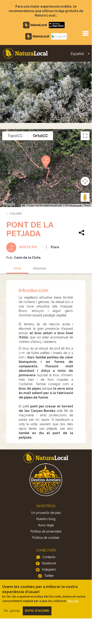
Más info (72, 601)
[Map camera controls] (85, 181)
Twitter (49, 575)
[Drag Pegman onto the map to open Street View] (85, 197)
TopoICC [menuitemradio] (15, 135)
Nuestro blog (45, 519)
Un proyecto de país (46, 512)
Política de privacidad (46, 531)
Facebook (49, 563)
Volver (16, 213)
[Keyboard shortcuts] (23, 205)
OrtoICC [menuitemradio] (40, 135)
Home (25, 53)
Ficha (17, 268)
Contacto (48, 557)
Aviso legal (46, 525)
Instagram (49, 569)
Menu (85, 33)
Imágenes (39, 268)
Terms (87, 205)
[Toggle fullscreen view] (85, 135)
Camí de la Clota (27, 257)
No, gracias (12, 610)
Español (77, 54)
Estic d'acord (37, 610)
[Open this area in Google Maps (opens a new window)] (8, 204)
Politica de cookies (45, 537)
